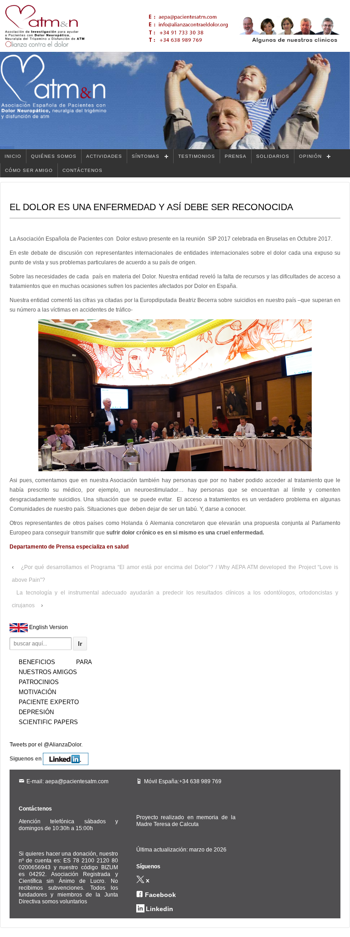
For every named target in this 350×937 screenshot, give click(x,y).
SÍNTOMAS (146, 156)
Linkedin (159, 908)
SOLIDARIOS (272, 156)
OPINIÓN (310, 156)
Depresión (36, 712)
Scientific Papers (48, 722)
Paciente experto (49, 702)
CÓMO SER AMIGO (29, 170)
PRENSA (236, 156)
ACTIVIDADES (104, 156)
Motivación (37, 692)
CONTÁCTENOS (82, 170)
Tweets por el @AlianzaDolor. (46, 744)
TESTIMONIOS (196, 156)
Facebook (160, 894)
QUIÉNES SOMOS (54, 156)
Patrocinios (39, 682)
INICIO (13, 156)
